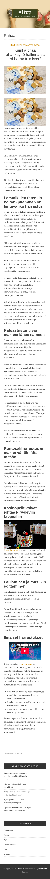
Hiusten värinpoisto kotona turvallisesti (15, 785)
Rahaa (26, 45)
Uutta (36, 45)
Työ (31, 45)
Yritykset (7, 854)
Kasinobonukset (11, 550)
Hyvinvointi (16, 45)
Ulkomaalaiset (10, 844)
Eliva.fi (21, 868)
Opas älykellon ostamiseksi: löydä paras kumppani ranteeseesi (17, 809)
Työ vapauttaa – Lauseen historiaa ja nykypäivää (14, 801)
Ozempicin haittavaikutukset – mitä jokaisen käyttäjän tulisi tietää (16, 776)
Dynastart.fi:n (41, 868)
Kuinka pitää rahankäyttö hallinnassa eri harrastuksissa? (25, 54)
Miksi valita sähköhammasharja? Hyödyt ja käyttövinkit (17, 793)
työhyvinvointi (25, 663)
